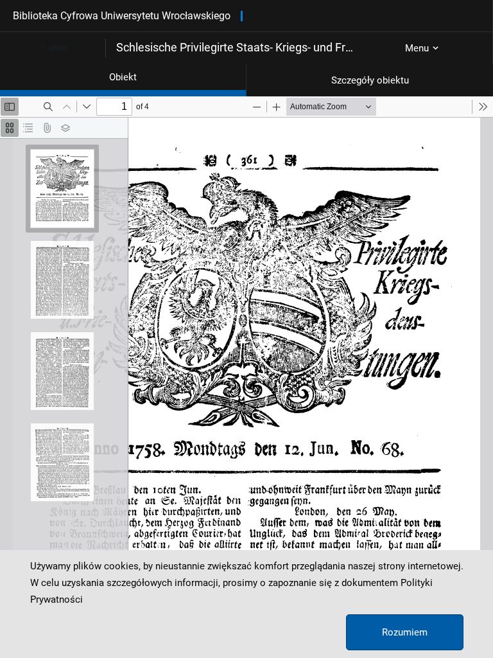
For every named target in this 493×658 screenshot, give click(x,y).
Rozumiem (405, 632)
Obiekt (123, 77)
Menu (417, 48)
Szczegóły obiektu (370, 80)
